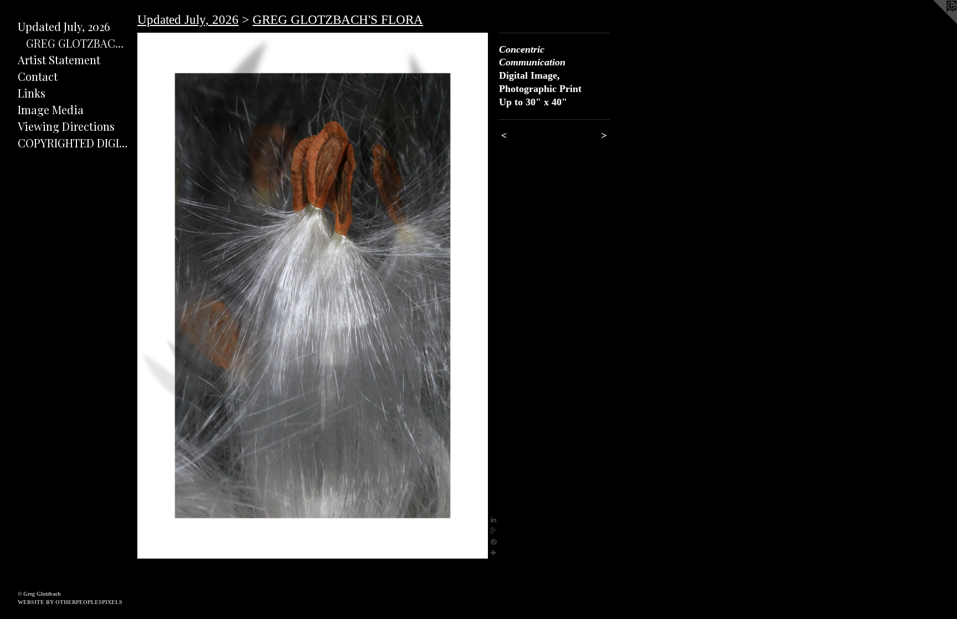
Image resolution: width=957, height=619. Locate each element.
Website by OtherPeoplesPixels (70, 602)
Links (31, 92)
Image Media (51, 109)
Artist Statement (59, 59)
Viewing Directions (66, 126)
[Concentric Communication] (312, 296)
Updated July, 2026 (64, 26)
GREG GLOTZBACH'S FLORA (77, 42)
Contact (38, 76)
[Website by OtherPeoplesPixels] (935, 22)
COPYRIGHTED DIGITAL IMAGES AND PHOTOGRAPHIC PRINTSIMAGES (73, 142)
